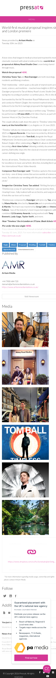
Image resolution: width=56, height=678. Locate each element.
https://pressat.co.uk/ (11, 235)
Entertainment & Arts (26, 249)
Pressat (22, 673)
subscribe (46, 232)
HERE (28, 226)
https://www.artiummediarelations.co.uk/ (20, 287)
